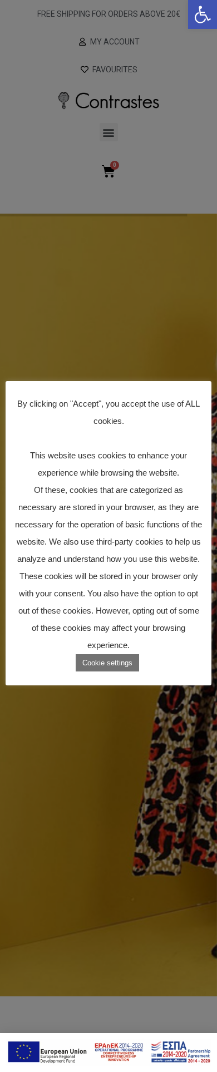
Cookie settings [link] (107, 663)
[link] (202, 14)
